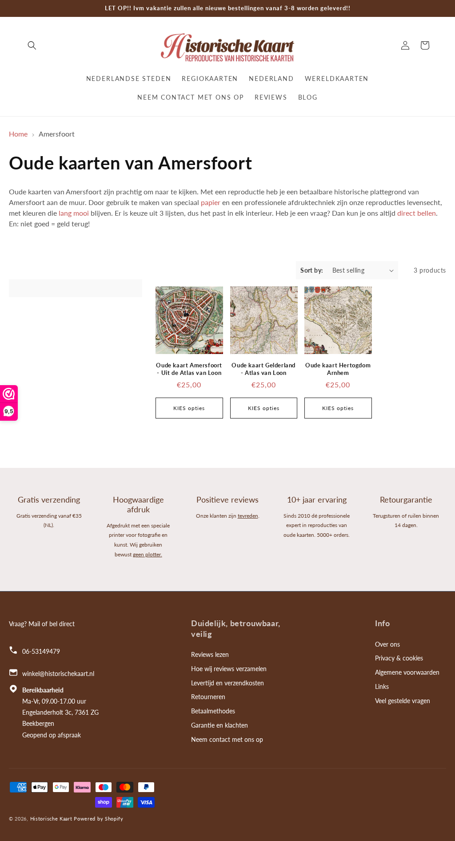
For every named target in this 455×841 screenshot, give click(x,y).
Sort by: (311, 270)
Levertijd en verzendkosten (227, 683)
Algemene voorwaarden (407, 672)
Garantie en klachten (219, 725)
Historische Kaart (51, 818)
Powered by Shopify (99, 818)
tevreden (248, 515)
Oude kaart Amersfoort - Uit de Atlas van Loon (189, 369)
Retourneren (208, 696)
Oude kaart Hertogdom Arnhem (338, 369)
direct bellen (416, 213)
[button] (32, 45)
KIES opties (189, 408)
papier (210, 202)
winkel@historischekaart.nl (58, 673)
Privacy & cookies (399, 658)
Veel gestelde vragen (402, 700)
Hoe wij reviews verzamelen (229, 668)
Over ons (387, 644)
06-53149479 (41, 651)
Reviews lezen (210, 654)
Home (18, 133)
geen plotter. (147, 554)
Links (382, 686)
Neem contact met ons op (227, 739)
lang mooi (74, 213)
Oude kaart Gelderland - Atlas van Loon (263, 369)
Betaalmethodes (213, 711)
